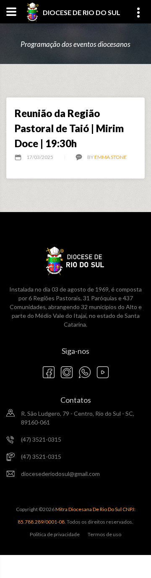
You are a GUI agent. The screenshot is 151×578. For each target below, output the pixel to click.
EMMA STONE (110, 157)
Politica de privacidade (55, 534)
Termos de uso (104, 534)
